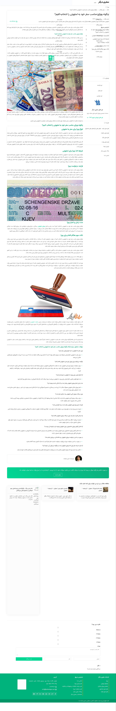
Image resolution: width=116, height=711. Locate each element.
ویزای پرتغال (99, 25)
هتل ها (107, 123)
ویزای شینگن (99, 14)
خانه (95, 3)
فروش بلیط (106, 146)
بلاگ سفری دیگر (105, 151)
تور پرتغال (59, 96)
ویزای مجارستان (98, 46)
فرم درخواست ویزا (77, 689)
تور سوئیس (99, 96)
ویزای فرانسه (99, 30)
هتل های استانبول (89, 128)
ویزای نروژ (59, 19)
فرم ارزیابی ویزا (78, 684)
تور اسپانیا (59, 85)
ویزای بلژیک (59, 14)
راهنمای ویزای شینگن (103, 686)
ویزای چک (59, 51)
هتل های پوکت (105, 142)
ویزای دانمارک (99, 51)
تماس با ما (106, 155)
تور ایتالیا (60, 91)
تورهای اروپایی (104, 684)
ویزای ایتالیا (59, 30)
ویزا (108, 7)
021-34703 (52, 687)
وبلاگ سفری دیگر (77, 692)
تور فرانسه (99, 85)
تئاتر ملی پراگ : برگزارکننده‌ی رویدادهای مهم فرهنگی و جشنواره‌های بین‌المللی (21, 489)
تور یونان (100, 91)
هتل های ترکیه (97, 128)
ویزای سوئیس (58, 41)
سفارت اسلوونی (34, 322)
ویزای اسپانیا (99, 41)
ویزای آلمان (59, 25)
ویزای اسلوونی (41, 226)
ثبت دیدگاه (29, 659)
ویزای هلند (59, 35)
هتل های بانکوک (105, 133)
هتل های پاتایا (105, 137)
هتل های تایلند (105, 128)
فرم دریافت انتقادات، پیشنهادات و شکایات (72, 686)
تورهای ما (106, 78)
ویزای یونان (99, 35)
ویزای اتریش (59, 46)
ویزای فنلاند (99, 57)
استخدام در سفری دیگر (76, 694)
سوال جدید (58, 475)
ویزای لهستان (99, 19)
